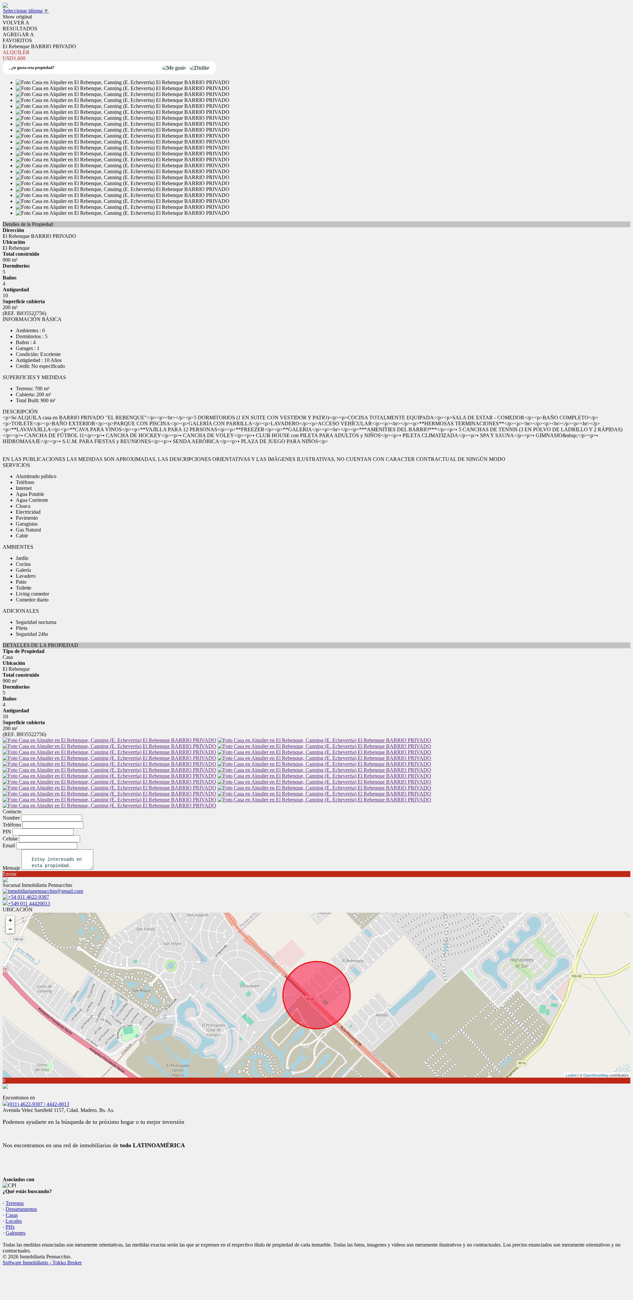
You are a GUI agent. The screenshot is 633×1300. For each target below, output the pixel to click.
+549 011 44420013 (29, 903)
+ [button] (10, 920)
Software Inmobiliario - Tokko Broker (42, 1262)
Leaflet (571, 1075)
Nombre (11, 818)
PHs (10, 1227)
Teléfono (12, 825)
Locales (14, 1221)
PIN (7, 831)
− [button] (10, 929)
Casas (12, 1215)
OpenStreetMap (596, 1075)
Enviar (9, 874)
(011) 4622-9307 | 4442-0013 (38, 1104)
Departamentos (21, 1209)
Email (9, 845)
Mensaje (11, 868)
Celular (10, 838)
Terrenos (15, 1203)
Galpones (15, 1233)
